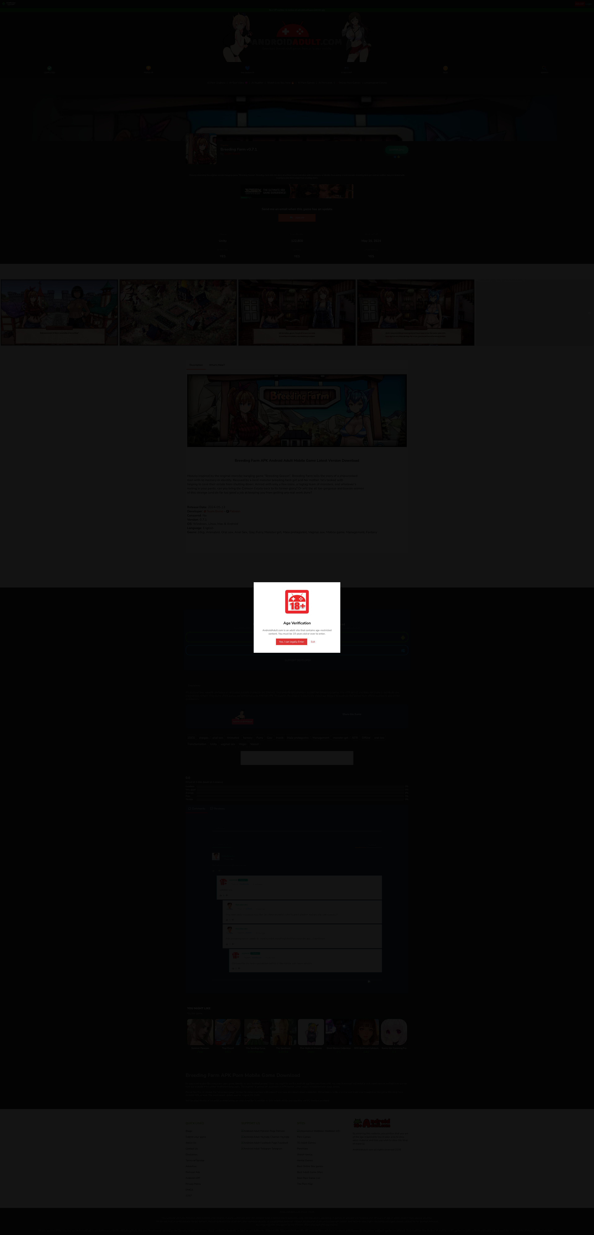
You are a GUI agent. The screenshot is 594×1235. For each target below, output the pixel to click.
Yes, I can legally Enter (291, 641)
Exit (313, 641)
